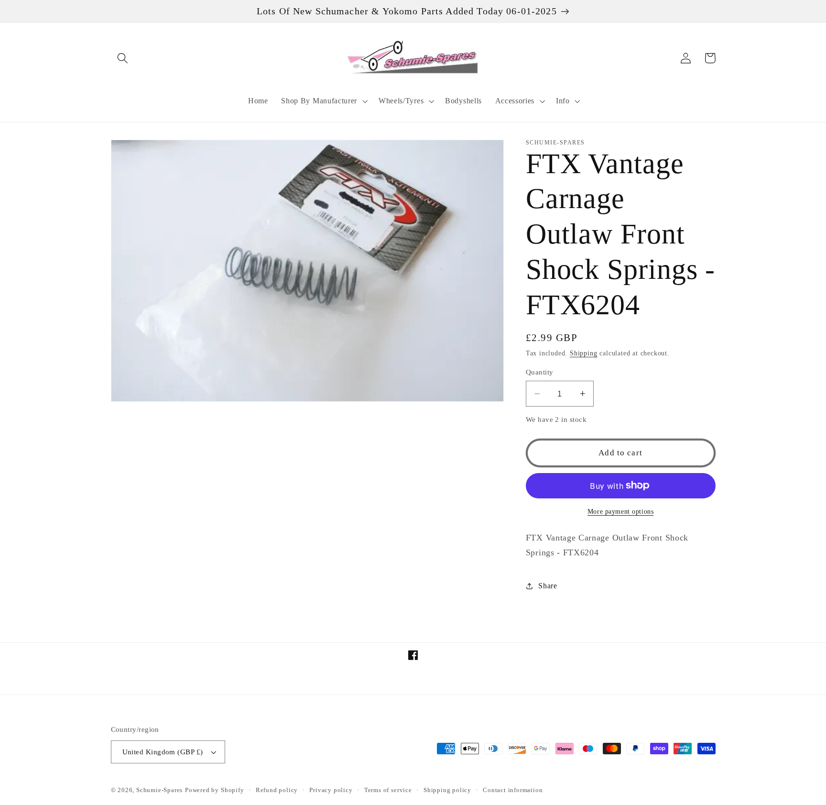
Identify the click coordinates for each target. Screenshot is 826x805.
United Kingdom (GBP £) (162, 752)
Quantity (540, 372)
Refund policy (277, 790)
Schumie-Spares (159, 790)
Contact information (513, 790)
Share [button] (547, 586)
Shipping (583, 353)
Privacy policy (330, 790)
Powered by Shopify (214, 790)
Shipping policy (447, 790)
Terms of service (388, 790)
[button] (123, 58)
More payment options (620, 511)
